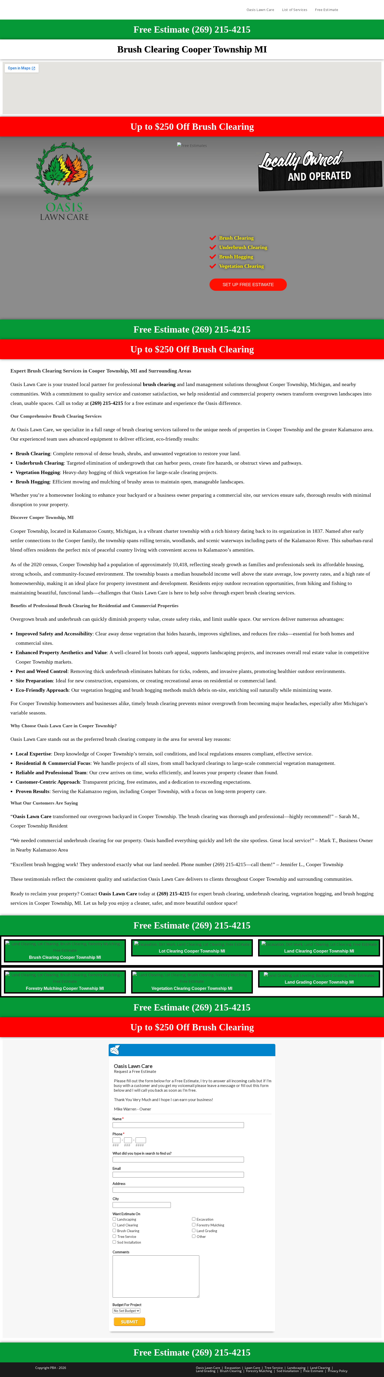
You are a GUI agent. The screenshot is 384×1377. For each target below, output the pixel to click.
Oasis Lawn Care (208, 1368)
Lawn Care (252, 1368)
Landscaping (296, 1368)
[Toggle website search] (347, 9)
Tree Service (274, 1368)
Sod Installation (288, 1371)
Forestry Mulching (259, 1371)
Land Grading (206, 1371)
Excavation (232, 1368)
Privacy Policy (337, 1371)
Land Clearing (320, 1368)
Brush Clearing (231, 1371)
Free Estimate (313, 1371)
